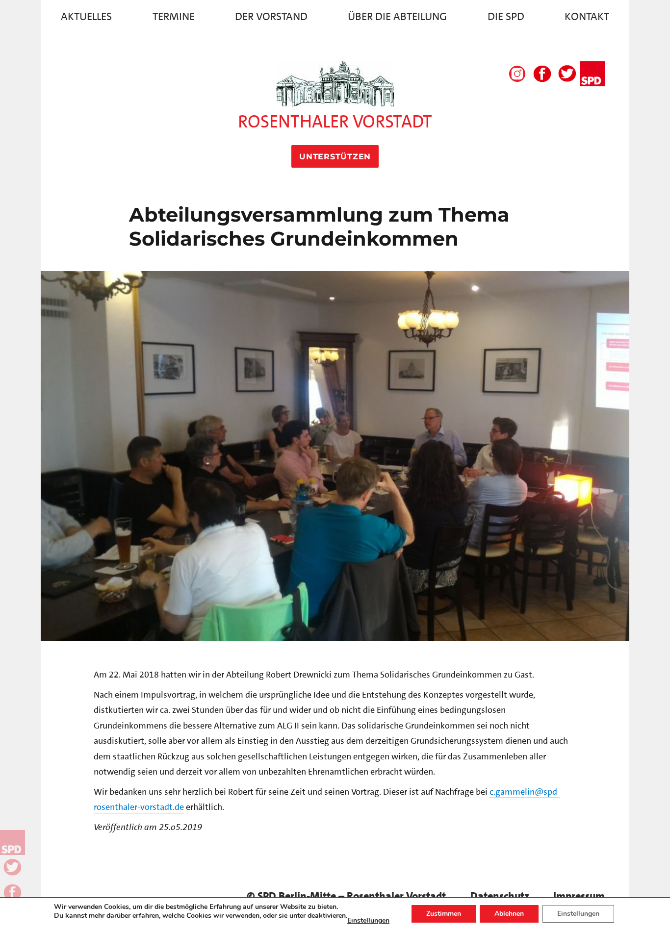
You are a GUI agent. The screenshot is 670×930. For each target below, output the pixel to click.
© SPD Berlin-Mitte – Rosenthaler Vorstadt (346, 896)
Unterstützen (335, 156)
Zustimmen (443, 913)
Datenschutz (499, 896)
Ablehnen (509, 913)
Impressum (579, 896)
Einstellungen (368, 920)
